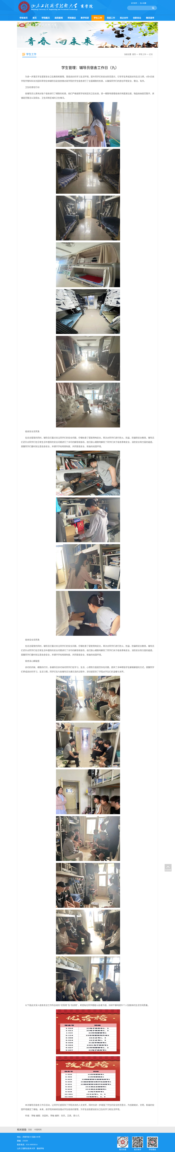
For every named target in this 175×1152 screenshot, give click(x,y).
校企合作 (124, 18)
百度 (30, 1130)
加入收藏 (143, 3)
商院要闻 (59, 18)
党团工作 (111, 18)
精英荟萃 (150, 18)
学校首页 (23, 18)
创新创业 (137, 18)
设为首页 (134, 3)
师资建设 (72, 18)
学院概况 (46, 18)
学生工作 (98, 18)
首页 (35, 18)
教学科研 (85, 18)
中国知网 (38, 1130)
